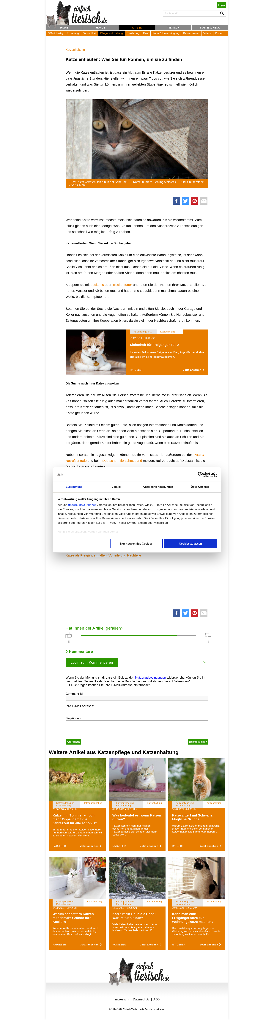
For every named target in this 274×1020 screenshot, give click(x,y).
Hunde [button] (100, 27)
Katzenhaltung (75, 49)
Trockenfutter (122, 285)
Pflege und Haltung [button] (111, 33)
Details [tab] (116, 486)
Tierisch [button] (173, 27)
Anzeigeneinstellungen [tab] (158, 486)
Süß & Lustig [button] (55, 33)
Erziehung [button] (73, 33)
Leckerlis (97, 285)
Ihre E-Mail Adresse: (80, 706)
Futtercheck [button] (210, 27)
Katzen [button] (137, 27)
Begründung (74, 718)
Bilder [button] (218, 33)
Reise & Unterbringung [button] (165, 33)
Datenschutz (141, 999)
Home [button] (64, 27)
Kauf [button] (146, 33)
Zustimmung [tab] (74, 486)
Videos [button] (207, 33)
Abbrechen (73, 741)
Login (221, 5)
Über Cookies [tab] (200, 486)
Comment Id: (75, 694)
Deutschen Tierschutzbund (122, 461)
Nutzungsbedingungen (150, 677)
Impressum (121, 999)
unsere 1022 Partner (82, 504)
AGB (156, 999)
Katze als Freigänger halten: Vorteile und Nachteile (103, 555)
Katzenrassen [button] (191, 33)
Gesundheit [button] (89, 33)
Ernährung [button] (133, 33)
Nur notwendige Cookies (136, 543)
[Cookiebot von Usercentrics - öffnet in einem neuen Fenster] (200, 474)
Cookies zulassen (190, 543)
